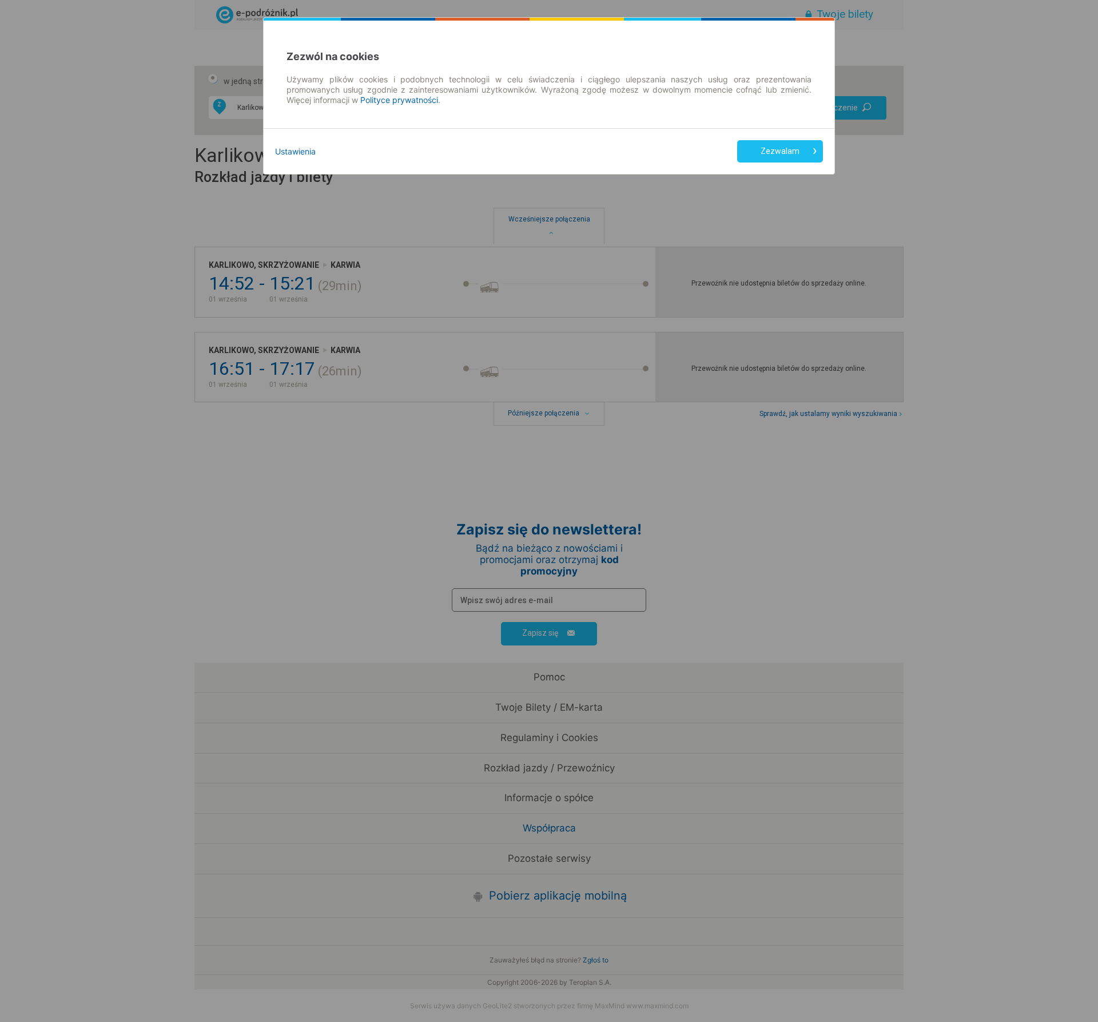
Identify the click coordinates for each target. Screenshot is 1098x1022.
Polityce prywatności (399, 100)
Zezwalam (780, 151)
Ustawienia (295, 151)
